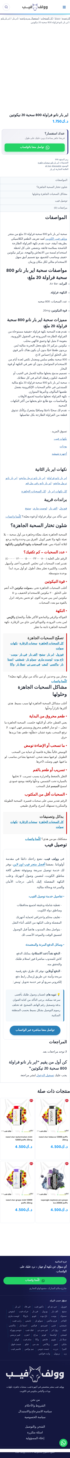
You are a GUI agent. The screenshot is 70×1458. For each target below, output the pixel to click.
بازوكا (25, 1316)
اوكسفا (53, 1335)
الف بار (53, 508)
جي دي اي (52, 1307)
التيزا (64, 1349)
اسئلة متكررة (35, 1432)
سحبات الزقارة (28, 643)
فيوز (56, 1345)
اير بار (52, 169)
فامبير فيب (16, 1349)
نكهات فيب (60, 439)
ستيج (28, 508)
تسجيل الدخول (45, 1075)
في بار (23, 655)
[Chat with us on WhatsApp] (63, 1443)
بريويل (57, 1354)
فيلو (27, 1345)
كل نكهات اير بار (57, 491)
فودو (44, 1335)
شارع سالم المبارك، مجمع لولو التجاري (48, 1289)
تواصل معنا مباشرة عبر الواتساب (35, 1030)
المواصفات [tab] (61, 180)
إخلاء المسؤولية (35, 1438)
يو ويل (45, 1312)
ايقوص (11, 1312)
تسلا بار (20, 664)
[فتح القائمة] (64, 7)
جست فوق (16, 1345)
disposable (56, 166)
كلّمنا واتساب (13, 517)
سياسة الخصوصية (35, 1417)
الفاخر (64, 1321)
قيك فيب (29, 1330)
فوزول (63, 508)
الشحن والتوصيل (35, 1427)
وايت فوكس (44, 1354)
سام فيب (27, 1340)
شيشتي (19, 660)
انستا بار (23, 1326)
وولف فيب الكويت (56, 239)
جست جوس (43, 1349)
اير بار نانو (55, 163)
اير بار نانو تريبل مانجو (32, 478)
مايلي (64, 1345)
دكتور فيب (39, 1307)
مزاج (35, 1335)
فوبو (34, 1316)
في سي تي (33, 664)
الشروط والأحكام (35, 1406)
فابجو (45, 1340)
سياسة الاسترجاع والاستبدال (35, 1411)
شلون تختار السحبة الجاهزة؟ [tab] (52, 187)
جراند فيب (23, 1312)
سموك (63, 1316)
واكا (12, 664)
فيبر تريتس (15, 1335)
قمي (53, 1326)
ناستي (28, 1321)
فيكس (34, 1326)
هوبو (53, 1340)
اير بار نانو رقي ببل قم (38, 483)
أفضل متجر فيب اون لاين (29, 865)
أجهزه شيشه (59, 454)
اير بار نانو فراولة (57, 478)
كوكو (17, 1340)
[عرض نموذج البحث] (6, 7)
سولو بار (31, 660)
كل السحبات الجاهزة (33, 491)
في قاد (27, 1307)
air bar (48, 166)
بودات (63, 446)
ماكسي (54, 664)
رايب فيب (16, 1321)
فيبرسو (44, 1326)
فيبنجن (63, 1335)
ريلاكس (46, 1345)
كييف (45, 664)
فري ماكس (52, 1321)
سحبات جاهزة (44, 163)
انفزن (27, 1335)
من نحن (35, 1400)
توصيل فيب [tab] (61, 201)
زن (65, 1354)
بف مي (35, 1345)
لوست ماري (40, 508)
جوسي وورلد (16, 1330)
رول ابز (54, 1330)
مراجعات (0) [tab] (60, 208)
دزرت (55, 1349)
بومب (14, 655)
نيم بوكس (29, 1349)
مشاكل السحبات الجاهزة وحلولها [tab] (49, 194)
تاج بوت (59, 660)
